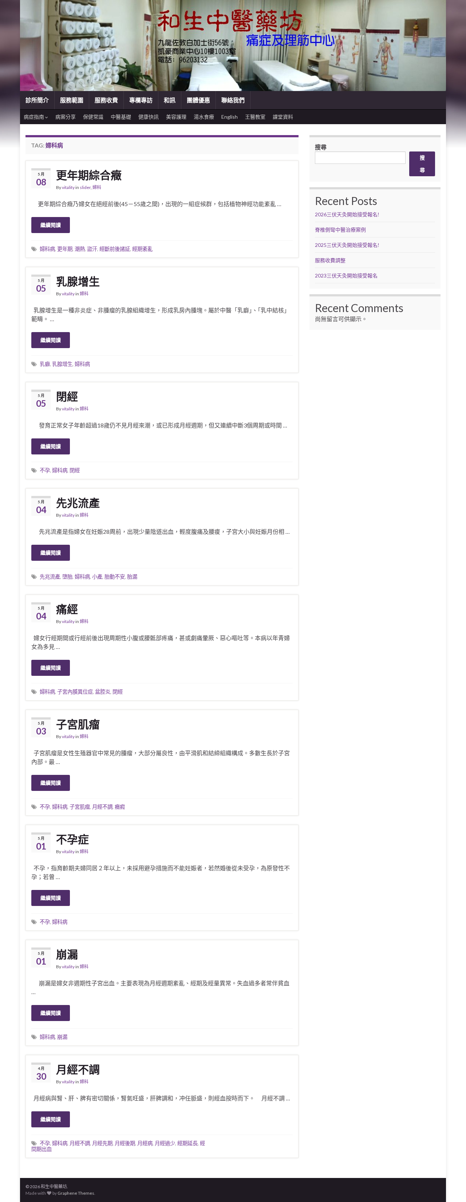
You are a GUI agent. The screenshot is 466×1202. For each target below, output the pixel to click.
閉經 (67, 396)
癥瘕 (120, 807)
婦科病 (47, 249)
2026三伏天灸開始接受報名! (347, 214)
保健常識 (93, 117)
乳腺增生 (78, 281)
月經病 (145, 1143)
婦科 (96, 187)
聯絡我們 (233, 99)
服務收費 (106, 99)
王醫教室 (255, 117)
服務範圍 (71, 99)
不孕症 (72, 839)
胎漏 (132, 577)
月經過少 (165, 1143)
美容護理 (176, 117)
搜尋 (321, 146)
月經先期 (102, 1143)
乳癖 (45, 364)
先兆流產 (78, 502)
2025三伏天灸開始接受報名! (347, 245)
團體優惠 (198, 99)
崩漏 (67, 954)
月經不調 (102, 807)
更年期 (64, 249)
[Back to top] (450, 1186)
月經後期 (125, 1143)
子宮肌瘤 (78, 723)
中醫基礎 (121, 117)
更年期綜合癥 (89, 174)
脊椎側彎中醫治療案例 (341, 229)
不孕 (45, 470)
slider (85, 187)
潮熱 (80, 249)
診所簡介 (37, 99)
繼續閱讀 (50, 225)
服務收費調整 (330, 260)
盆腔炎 (102, 692)
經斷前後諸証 (114, 249)
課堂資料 (283, 117)
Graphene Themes (76, 1193)
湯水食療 (204, 117)
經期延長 (187, 1143)
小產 (97, 577)
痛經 (67, 608)
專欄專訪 (141, 99)
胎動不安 (114, 577)
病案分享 (65, 117)
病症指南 (34, 117)
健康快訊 (148, 117)
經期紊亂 (142, 249)
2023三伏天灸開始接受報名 (346, 275)
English (229, 117)
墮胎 (67, 577)
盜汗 (92, 249)
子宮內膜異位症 (75, 692)
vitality (68, 187)
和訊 (169, 99)
